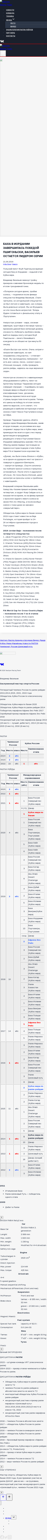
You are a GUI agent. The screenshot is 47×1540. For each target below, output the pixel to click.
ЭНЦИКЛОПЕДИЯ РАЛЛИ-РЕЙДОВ (19, 30)
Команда (10, 13)
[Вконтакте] (2, 42)
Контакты (10, 36)
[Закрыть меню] (0, 1503)
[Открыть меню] (3, 53)
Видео (13, 26)
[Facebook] (2, 1538)
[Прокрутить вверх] (3, 1498)
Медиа (8, 1518)
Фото (12, 23)
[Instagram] (10, 1538)
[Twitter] (6, 1538)
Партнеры (10, 33)
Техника (10, 16)
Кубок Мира (7, 264)
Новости (10, 10)
